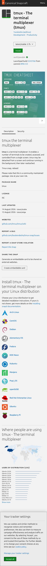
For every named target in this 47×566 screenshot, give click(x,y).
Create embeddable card (14, 268)
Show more (6, 502)
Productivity (32, 35)
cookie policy (20, 547)
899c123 (24, 64)
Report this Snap (9, 247)
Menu (42, 3)
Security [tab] (20, 131)
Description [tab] (9, 131)
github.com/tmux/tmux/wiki (14, 224)
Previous (36, 121)
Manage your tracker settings (16, 553)
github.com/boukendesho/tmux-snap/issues (21, 235)
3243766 (31, 61)
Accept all (10, 559)
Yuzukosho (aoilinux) (22, 32)
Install (18, 51)
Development (19, 35)
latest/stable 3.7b (23, 44)
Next (42, 121)
